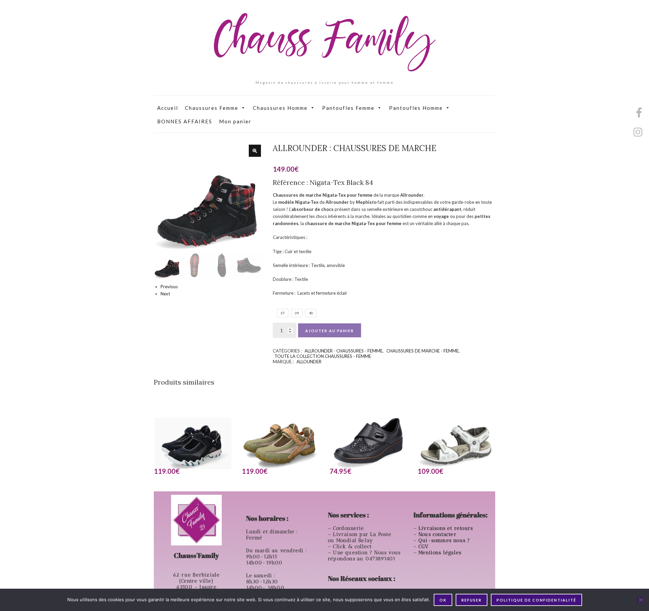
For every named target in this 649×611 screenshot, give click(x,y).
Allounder (308, 361)
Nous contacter (438, 534)
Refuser (471, 600)
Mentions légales (440, 552)
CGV (424, 546)
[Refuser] (640, 599)
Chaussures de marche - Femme (422, 350)
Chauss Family (324, 42)
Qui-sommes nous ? (444, 540)
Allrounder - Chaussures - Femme (344, 350)
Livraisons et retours (446, 528)
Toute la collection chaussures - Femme (322, 356)
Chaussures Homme (280, 108)
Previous (169, 286)
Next (165, 293)
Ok (443, 600)
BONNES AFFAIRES (184, 121)
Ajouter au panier (329, 330)
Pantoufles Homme (416, 108)
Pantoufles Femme (348, 108)
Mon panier (235, 121)
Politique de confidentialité (536, 600)
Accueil (167, 108)
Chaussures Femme (211, 108)
